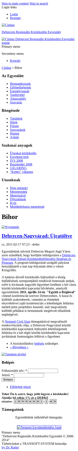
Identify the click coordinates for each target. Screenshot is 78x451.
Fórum (14, 126)
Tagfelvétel (17, 95)
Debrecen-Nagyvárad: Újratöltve (37, 235)
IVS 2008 (16, 160)
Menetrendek (18, 191)
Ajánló (14, 137)
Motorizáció (18, 195)
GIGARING (18, 168)
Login (14, 14)
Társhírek (16, 118)
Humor (14, 133)
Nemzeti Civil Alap (17, 321)
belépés (39, 343)
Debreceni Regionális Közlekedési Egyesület (31, 32)
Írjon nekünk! (19, 188)
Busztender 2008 (21, 164)
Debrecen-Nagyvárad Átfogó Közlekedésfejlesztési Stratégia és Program (39, 258)
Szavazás (16, 102)
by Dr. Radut (10, 447)
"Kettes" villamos (21, 172)
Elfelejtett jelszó (20, 387)
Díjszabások (18, 199)
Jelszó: (7, 375)
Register (15, 18)
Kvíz (13, 203)
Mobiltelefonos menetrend (27, 206)
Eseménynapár (19, 91)
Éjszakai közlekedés (23, 153)
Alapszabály (18, 98)
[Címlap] (8, 25)
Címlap (6, 67)
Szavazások (17, 129)
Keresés (15, 60)
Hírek (13, 122)
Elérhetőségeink (20, 87)
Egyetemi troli (19, 157)
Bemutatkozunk (20, 83)
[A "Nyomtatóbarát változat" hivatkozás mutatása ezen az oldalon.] (10, 227)
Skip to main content (15, 3)
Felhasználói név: (14, 370)
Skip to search (39, 3)
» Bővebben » (19, 347)
